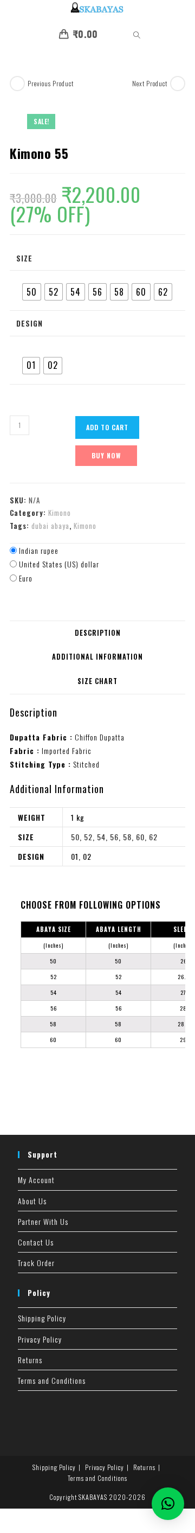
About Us (32, 1200)
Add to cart (107, 427)
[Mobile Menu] (110, 34)
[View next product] (177, 83)
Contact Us (36, 1242)
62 (153, 836)
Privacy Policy (40, 1339)
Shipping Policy (42, 1318)
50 (75, 836)
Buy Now (106, 455)
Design (29, 323)
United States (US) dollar (59, 564)
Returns (30, 1359)
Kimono (59, 512)
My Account (36, 1179)
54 (101, 836)
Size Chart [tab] (97, 681)
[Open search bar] (130, 35)
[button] (168, 1503)
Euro (25, 578)
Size (24, 258)
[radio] (32, 292)
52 (88, 836)
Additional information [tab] (97, 656)
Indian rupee (38, 550)
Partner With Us (43, 1221)
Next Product (149, 83)
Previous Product (51, 83)
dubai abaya (50, 525)
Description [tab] (98, 633)
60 (140, 836)
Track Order (36, 1262)
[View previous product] (17, 83)
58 (127, 836)
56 (114, 836)
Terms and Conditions (52, 1380)
